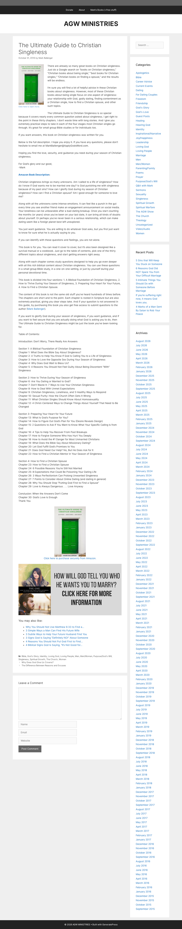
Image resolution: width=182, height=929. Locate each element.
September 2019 (145, 700)
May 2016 (141, 874)
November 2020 (145, 640)
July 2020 (141, 657)
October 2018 (143, 748)
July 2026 (141, 345)
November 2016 (145, 848)
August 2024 (143, 445)
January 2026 (144, 371)
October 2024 (144, 436)
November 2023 (145, 484)
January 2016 (143, 891)
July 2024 (141, 449)
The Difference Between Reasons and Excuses (44, 665)
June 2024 (142, 453)
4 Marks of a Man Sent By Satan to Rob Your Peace (149, 310)
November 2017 (145, 796)
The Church (52, 659)
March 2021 (142, 622)
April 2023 (142, 514)
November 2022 (145, 536)
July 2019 (141, 709)
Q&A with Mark (144, 185)
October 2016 (143, 852)
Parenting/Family (145, 168)
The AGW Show (145, 211)
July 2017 (141, 813)
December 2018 (145, 740)
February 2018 (144, 783)
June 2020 (142, 662)
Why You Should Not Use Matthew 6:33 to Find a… (55, 627)
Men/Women (86, 656)
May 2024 (141, 458)
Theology (141, 220)
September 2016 (145, 857)
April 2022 (141, 566)
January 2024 (144, 475)
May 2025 (141, 406)
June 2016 (142, 870)
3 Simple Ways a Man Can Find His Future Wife (52, 630)
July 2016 (141, 865)
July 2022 (141, 553)
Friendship (142, 103)
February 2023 (144, 523)
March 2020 (143, 674)
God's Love (142, 112)
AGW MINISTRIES (91, 24)
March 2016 (142, 883)
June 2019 (142, 714)
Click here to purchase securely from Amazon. (70, 558)
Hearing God (143, 125)
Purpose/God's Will (102, 656)
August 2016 (143, 861)
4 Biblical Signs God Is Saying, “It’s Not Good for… (54, 645)
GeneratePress (110, 924)
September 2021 (145, 596)
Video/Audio (143, 229)
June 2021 (142, 609)
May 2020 (141, 666)
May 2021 (141, 614)
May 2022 (141, 562)
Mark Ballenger (36, 308)
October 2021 (143, 592)
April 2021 (141, 618)
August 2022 (143, 549)
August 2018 (143, 757)
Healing (140, 120)
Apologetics (142, 72)
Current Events (144, 86)
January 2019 (143, 735)
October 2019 (143, 696)
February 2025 (144, 419)
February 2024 (144, 471)
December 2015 (145, 896)
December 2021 (145, 583)
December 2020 (145, 635)
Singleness (23, 659)
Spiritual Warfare (145, 207)
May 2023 (141, 510)
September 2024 (145, 440)
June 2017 (142, 818)
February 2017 (144, 835)
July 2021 (141, 605)
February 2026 (144, 367)
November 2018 (145, 744)
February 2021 (144, 627)
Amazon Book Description (33, 174)
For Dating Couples (146, 94)
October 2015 (143, 904)
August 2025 (143, 393)
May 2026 (141, 354)
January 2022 (143, 579)
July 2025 (141, 397)
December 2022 (145, 531)
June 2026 (142, 349)
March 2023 (143, 518)
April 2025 (141, 410)
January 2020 (144, 683)
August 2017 (143, 809)
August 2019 (143, 705)
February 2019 (144, 731)
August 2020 (143, 653)
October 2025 (144, 384)
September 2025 (145, 388)
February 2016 (144, 887)
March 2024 (143, 466)
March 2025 (142, 414)
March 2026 (143, 362)
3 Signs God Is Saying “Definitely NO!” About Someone (57, 637)
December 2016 (145, 844)
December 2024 (145, 427)
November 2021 (145, 588)
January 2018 (143, 787)
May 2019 (141, 718)
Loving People (67, 656)
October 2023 (144, 488)
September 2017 (145, 804)
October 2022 (144, 540)
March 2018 (142, 778)
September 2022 (145, 544)
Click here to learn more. (29, 107)
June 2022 (142, 557)
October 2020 (144, 644)
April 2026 (142, 358)
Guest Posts (143, 116)
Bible (24, 656)
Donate (69, 10)
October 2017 (143, 800)
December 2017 (145, 792)
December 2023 (145, 479)
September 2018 (145, 752)
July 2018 (141, 761)
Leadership (142, 142)
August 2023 (143, 497)
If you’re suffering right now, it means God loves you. (148, 299)
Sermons (141, 190)
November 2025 (145, 380)
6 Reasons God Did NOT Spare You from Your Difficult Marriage (148, 272)
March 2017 (142, 831)
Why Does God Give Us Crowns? (37, 662)
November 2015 (145, 900)
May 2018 (141, 770)
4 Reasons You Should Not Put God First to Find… (54, 641)
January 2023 (144, 527)
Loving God (53, 656)
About (82, 10)
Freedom (141, 99)
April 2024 (142, 462)
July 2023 (141, 501)
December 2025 (145, 375)
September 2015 (145, 909)
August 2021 (143, 601)
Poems (140, 172)
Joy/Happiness (144, 138)
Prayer (139, 177)
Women (62, 659)
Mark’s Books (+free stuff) (103, 10)
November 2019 (145, 692)
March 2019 (142, 726)
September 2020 (145, 648)
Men (77, 656)
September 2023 (145, 492)
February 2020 (144, 679)
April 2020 (142, 670)
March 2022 (142, 570)
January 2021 (143, 631)
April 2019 (141, 722)
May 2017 (141, 822)
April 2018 (141, 774)
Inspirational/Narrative (148, 133)
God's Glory (33, 656)
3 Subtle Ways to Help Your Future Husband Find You (56, 634)
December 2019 (145, 688)
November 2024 (145, 432)
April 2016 (141, 878)
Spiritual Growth (37, 659)
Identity (43, 656)
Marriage (141, 155)
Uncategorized (144, 224)
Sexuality (141, 194)
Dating (139, 90)
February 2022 (144, 575)
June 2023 (142, 505)
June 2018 (142, 766)
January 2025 (143, 423)
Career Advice (144, 81)
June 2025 (142, 401)
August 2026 (143, 341)
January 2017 (143, 839)
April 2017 (141, 826)
